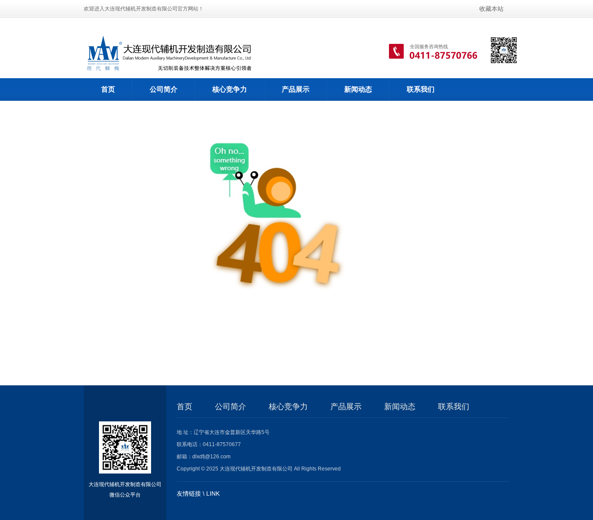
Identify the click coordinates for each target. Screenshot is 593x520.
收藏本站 (491, 8)
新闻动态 (358, 89)
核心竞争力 (229, 89)
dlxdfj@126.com (211, 457)
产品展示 (296, 89)
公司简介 (164, 89)
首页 (108, 89)
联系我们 (421, 89)
